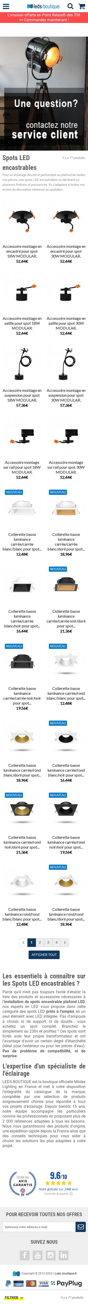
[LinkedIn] (63, 1255)
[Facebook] (25, 1255)
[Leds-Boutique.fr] (44, 7)
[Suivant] (65, 942)
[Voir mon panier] (83, 5)
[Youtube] (38, 1255)
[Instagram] (50, 1255)
